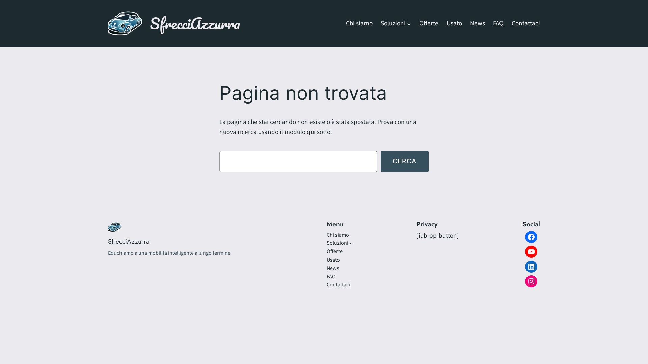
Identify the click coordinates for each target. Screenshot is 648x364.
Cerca (405, 161)
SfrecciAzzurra (195, 23)
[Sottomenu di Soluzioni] (409, 24)
